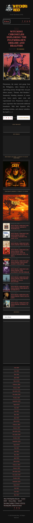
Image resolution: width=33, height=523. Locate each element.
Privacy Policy (12, 501)
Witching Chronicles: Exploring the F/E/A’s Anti (20, 296)
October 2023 (16, 478)
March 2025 (17, 421)
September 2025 (16, 401)
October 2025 (16, 397)
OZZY (5, 501)
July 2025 (16, 407)
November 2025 (16, 394)
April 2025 (16, 418)
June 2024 (16, 451)
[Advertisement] (16, 342)
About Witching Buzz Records (11, 498)
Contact (23, 498)
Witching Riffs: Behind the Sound (13, 505)
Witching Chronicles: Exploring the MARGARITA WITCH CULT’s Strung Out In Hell (20, 253)
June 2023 (16, 491)
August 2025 (16, 404)
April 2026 (16, 377)
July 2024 (16, 448)
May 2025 (16, 414)
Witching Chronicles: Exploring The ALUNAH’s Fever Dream (20, 270)
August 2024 (16, 444)
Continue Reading (23, 117)
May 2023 (16, 495)
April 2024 (16, 458)
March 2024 (17, 461)
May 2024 (16, 454)
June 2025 (16, 411)
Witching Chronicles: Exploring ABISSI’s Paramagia (20, 227)
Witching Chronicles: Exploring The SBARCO (20, 244)
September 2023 (16, 481)
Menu (7, 21)
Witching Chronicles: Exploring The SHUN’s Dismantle (20, 288)
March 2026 (17, 381)
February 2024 (16, 464)
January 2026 (16, 387)
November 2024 (16, 434)
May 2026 (16, 374)
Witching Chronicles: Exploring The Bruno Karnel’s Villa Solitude (20, 279)
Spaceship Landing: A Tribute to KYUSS (14, 503)
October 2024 (16, 438)
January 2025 (16, 428)
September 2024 (16, 441)
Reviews (16, 28)
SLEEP (20, 501)
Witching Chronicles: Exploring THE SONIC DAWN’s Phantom (20, 262)
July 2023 (16, 488)
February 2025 (16, 424)
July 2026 (16, 367)
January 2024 (16, 468)
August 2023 (16, 484)
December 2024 (16, 431)
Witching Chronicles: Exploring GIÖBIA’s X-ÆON (20, 304)
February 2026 (16, 384)
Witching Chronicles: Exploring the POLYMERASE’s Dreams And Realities (16, 38)
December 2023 (16, 471)
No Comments (20, 49)
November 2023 (16, 474)
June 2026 (16, 371)
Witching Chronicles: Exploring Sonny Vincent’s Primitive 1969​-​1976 (20, 236)
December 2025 (16, 391)
